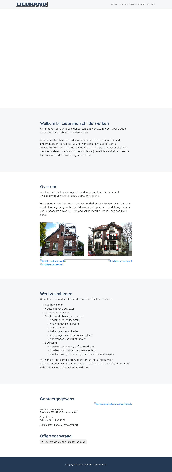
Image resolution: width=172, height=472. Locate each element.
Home (114, 4)
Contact (151, 4)
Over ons (123, 4)
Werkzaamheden (137, 4)
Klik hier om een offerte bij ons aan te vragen (63, 442)
